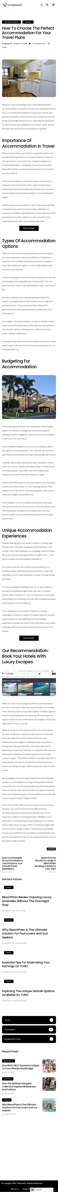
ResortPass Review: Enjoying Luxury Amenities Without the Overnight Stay (27, 901)
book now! (29, 228)
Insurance (8, 1061)
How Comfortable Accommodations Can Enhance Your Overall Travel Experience (12, 864)
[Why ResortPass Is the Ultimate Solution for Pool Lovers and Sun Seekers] (29, 920)
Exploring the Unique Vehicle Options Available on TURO (28, 993)
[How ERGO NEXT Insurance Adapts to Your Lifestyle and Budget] (49, 1066)
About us (14, 1189)
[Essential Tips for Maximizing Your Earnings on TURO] (29, 953)
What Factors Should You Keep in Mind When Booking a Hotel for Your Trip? (45, 864)
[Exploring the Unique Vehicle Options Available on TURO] (29, 982)
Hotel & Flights (11, 22)
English (38, 1189)
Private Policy (28, 1189)
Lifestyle (7, 1079)
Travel (28, 22)
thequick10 (7, 43)
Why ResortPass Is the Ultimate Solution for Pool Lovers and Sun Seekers (25, 933)
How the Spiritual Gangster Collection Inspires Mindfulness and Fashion (19, 1086)
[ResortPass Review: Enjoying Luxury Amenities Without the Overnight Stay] (29, 888)
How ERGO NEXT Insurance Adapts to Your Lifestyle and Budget (20, 1067)
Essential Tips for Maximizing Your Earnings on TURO (26, 964)
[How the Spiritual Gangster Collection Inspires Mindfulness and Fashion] (49, 1084)
